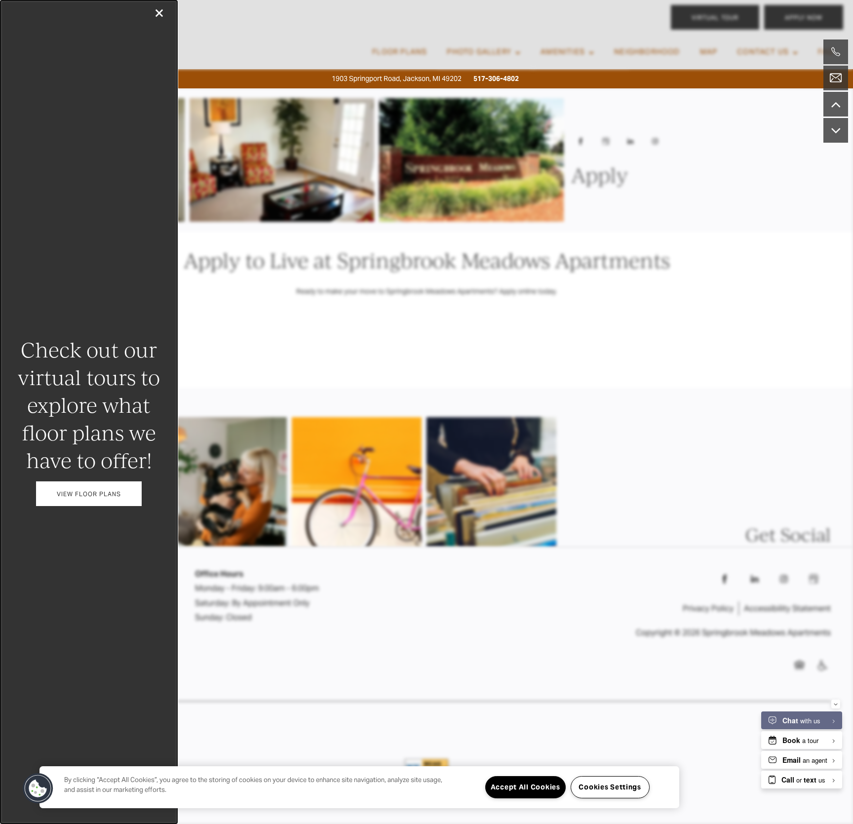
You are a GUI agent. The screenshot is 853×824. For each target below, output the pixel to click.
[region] (359, 787)
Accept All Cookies (525, 787)
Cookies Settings (610, 787)
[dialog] (89, 412)
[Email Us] (835, 78)
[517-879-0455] (835, 51)
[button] (88, 493)
